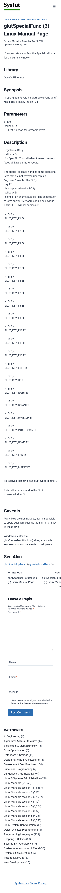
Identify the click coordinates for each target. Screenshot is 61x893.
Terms (33, 883)
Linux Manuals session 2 (18, 792)
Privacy (42, 883)
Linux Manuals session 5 (18, 806)
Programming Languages (18, 834)
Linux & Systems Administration (22, 778)
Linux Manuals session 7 (18, 811)
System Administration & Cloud (22, 848)
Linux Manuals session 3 (34, 19)
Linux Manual (13, 41)
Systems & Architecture (17, 853)
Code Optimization (14, 750)
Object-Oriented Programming (21, 829)
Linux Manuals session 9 (18, 820)
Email (13, 677)
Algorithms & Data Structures (20, 741)
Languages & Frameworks (19, 773)
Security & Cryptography (18, 843)
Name (13, 662)
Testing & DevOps (14, 857)
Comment (14, 612)
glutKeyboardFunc (39, 564)
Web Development (14, 862)
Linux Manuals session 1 (18, 787)
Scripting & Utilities (15, 839)
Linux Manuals (11, 19)
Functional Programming (18, 769)
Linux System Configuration (20, 825)
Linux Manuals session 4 (18, 801)
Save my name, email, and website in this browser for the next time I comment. (31, 702)
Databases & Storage (16, 755)
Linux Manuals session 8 (18, 815)
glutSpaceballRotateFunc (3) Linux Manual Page (22, 578)
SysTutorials (21, 883)
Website (13, 692)
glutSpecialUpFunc (15, 564)
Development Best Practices (20, 764)
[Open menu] (54, 6)
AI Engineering (12, 736)
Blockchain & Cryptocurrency (20, 745)
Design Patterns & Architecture (21, 759)
